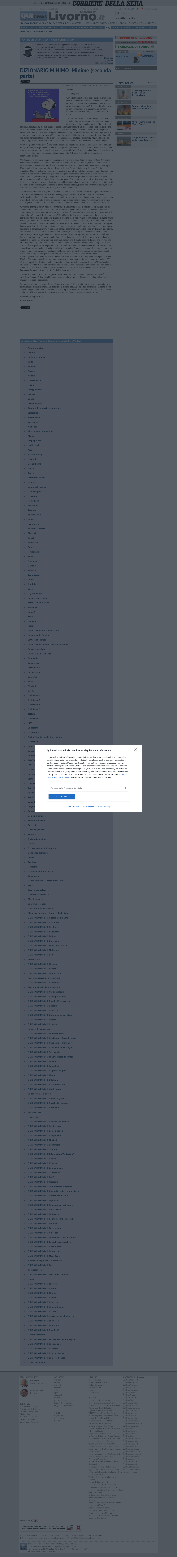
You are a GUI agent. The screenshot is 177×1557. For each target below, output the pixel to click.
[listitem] (88, 788)
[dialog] (88, 778)
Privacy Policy (104, 807)
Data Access (88, 807)
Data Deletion (73, 807)
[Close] (136, 750)
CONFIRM (61, 796)
